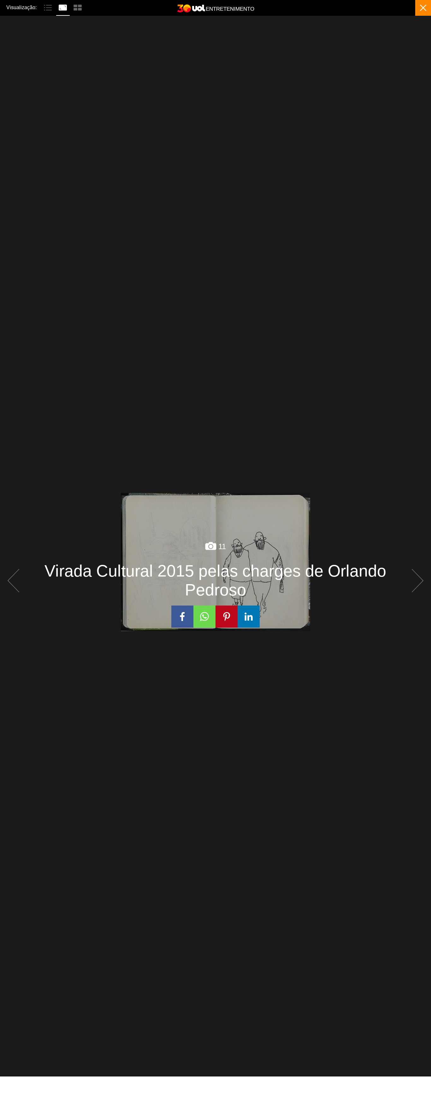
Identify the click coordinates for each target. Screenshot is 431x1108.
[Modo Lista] (48, 7)
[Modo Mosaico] (77, 7)
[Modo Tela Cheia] (63, 7)
